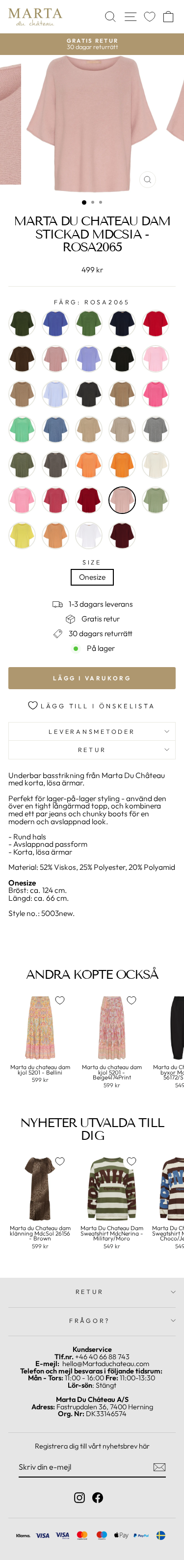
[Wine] (122, 535)
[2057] (155, 323)
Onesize (92, 577)
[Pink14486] (22, 500)
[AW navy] (122, 323)
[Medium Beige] (122, 429)
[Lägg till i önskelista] (60, 1000)
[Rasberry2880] (55, 500)
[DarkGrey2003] (89, 394)
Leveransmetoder (92, 731)
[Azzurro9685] (89, 359)
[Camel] (22, 394)
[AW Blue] (55, 323)
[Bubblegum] (155, 359)
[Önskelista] (149, 17)
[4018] (89, 323)
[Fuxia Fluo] (155, 394)
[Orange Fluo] (89, 465)
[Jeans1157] (55, 429)
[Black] (122, 359)
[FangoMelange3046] (122, 394)
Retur (92, 749)
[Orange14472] (122, 465)
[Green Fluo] (22, 429)
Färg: (92, 302)
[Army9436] (22, 323)
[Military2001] (22, 465)
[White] (89, 535)
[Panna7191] (155, 465)
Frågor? (89, 1320)
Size (92, 562)
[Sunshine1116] (22, 535)
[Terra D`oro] (55, 535)
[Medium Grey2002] (155, 429)
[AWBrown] (22, 359)
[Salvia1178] (155, 500)
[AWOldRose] (55, 359)
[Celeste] (55, 394)
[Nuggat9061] (55, 465)
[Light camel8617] (89, 429)
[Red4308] (89, 500)
